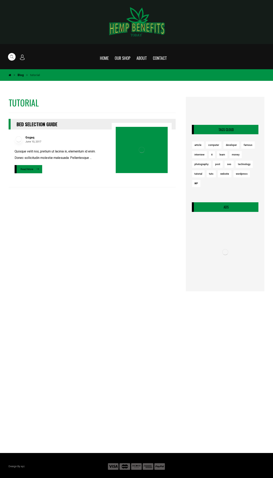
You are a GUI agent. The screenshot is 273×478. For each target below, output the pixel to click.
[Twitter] (144, 429)
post (217, 164)
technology (244, 164)
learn (222, 154)
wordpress (242, 173)
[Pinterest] (129, 429)
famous (248, 145)
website (224, 173)
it (212, 154)
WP (196, 183)
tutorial (198, 173)
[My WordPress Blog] (136, 22)
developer (231, 145)
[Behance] (152, 429)
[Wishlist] (249, 57)
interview (199, 154)
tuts (211, 173)
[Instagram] (136, 429)
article (197, 145)
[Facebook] (121, 429)
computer (213, 145)
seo (229, 164)
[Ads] (225, 252)
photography (201, 164)
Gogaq (29, 137)
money (235, 154)
